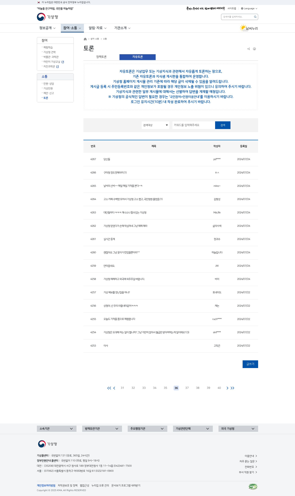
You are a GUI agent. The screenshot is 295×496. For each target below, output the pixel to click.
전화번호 (250, 467)
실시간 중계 (109, 239)
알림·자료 (96, 28)
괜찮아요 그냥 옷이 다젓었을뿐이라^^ (122, 252)
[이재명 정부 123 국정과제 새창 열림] (205, 8)
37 (187, 388)
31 (122, 388)
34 (154, 388)
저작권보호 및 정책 (67, 485)
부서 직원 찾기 (247, 472)
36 (176, 388)
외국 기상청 (227, 428)
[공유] (249, 48)
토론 (45, 98)
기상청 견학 (49, 52)
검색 (222, 125)
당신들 (107, 159)
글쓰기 (250, 364)
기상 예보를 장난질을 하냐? (117, 292)
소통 (105, 39)
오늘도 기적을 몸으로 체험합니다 (119, 319)
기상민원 (48, 88)
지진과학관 (49, 66)
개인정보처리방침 (46, 485)
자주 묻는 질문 (247, 461)
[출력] (254, 48)
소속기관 (44, 428)
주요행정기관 (137, 428)
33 (144, 388)
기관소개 (120, 28)
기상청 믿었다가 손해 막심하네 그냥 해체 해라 (125, 226)
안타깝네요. (109, 266)
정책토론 (101, 57)
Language (249, 8)
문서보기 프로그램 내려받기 (125, 485)
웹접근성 (84, 485)
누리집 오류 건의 (100, 485)
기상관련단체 (183, 428)
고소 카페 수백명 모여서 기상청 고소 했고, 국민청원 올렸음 (131, 199)
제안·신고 (48, 93)
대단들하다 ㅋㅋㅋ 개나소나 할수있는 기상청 (125, 212)
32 (133, 388)
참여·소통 (70, 28)
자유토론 (137, 57)
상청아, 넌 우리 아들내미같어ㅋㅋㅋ (121, 305)
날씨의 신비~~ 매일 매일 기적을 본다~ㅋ (123, 185)
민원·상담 (48, 83)
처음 (109, 388)
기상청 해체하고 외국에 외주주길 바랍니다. (124, 279)
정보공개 (45, 28)
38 (197, 388)
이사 (106, 345)
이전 (114, 388)
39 (208, 388)
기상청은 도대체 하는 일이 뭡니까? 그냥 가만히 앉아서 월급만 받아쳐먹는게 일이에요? (145, 332)
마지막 (232, 388)
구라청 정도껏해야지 (113, 172)
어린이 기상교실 (51, 61)
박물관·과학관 (51, 57)
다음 (227, 388)
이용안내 (250, 456)
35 (165, 388)
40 (219, 388)
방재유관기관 (92, 428)
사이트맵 (232, 8)
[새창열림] (249, 28)
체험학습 (48, 47)
